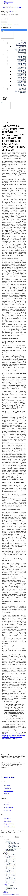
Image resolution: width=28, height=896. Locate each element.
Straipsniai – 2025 (21, 57)
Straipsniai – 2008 (21, 82)
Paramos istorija (7, 821)
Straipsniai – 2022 (21, 61)
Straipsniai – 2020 (21, 64)
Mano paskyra (7, 818)
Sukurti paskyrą (13, 11)
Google (3, 30)
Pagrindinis (4, 122)
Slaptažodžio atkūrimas (9, 826)
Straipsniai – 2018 (21, 68)
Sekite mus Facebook (8, 777)
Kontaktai (6, 804)
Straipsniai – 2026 (21, 56)
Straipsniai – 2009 (21, 81)
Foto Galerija (22, 88)
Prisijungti (4, 21)
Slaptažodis (4, 19)
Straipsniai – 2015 (21, 73)
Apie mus (23, 42)
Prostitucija (23, 46)
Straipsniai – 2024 (21, 59)
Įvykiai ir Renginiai (21, 50)
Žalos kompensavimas (20, 49)
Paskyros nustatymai (8, 824)
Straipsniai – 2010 (21, 80)
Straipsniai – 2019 (21, 67)
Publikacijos (23, 92)
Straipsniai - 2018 (12, 122)
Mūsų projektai (22, 52)
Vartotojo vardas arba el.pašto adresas (9, 14)
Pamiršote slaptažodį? (6, 24)
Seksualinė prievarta (21, 47)
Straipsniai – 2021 (21, 63)
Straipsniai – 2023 (21, 60)
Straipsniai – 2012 (21, 77)
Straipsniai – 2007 (21, 84)
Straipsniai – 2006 (21, 85)
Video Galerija (22, 89)
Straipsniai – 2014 (21, 74)
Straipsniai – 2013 (21, 75)
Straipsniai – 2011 (21, 78)
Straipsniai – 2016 (21, 71)
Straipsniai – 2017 (21, 70)
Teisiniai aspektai (10, 842)
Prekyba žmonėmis (21, 45)
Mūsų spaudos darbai (20, 91)
